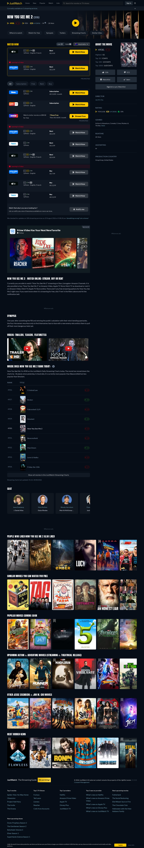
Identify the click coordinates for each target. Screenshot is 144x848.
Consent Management (81, 782)
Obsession (11, 798)
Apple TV (63, 802)
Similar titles (97, 33)
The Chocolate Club (120, 805)
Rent (42, 84)
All (10, 84)
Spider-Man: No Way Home (17, 795)
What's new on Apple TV (95, 804)
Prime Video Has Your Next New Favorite (39, 230)
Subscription (21, 84)
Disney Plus (64, 805)
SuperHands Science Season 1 (18, 837)
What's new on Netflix (94, 795)
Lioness (36, 802)
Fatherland (116, 795)
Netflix (62, 795)
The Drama (11, 809)
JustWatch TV (65, 809)
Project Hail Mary (14, 802)
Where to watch (15, 33)
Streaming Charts (79, 33)
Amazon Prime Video (68, 798)
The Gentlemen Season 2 (16, 826)
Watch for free (34, 33)
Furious (36, 795)
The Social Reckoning (120, 798)
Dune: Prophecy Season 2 (17, 823)
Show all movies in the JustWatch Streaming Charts (48, 475)
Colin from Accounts (41, 809)
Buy (50, 84)
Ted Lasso (37, 798)
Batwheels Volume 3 (15, 830)
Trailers (63, 33)
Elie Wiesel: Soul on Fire (121, 802)
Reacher (37, 805)
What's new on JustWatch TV (97, 811)
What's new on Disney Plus (96, 808)
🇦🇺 (80, 44)
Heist (103, 126)
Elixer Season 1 (13, 833)
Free (33, 84)
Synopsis (49, 33)
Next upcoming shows (15, 819)
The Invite (11, 805)
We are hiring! (44, 780)
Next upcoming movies (120, 791)
